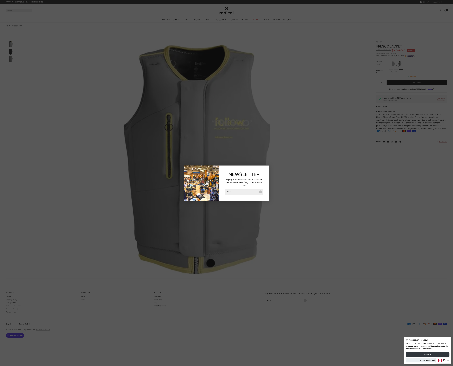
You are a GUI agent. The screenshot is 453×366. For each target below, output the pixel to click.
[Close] (266, 168)
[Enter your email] (260, 191)
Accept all (427, 354)
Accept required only (428, 360)
